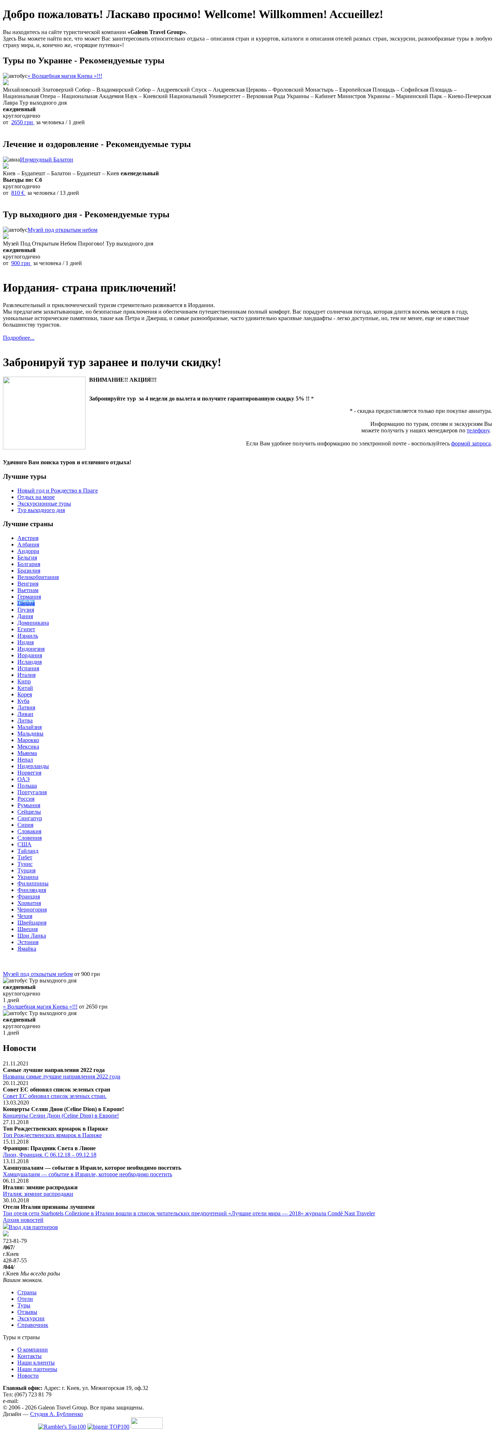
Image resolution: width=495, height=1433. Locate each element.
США (24, 844)
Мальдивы (30, 733)
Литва (25, 720)
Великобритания (38, 577)
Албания (28, 544)
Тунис (25, 864)
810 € (18, 193)
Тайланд (27, 851)
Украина (27, 877)
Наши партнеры (37, 1369)
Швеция (27, 929)
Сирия (25, 825)
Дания (25, 616)
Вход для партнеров (33, 1227)
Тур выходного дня (41, 510)
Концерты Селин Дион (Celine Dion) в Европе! (61, 1116)
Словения (29, 838)
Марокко (28, 740)
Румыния (28, 805)
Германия (29, 597)
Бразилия (28, 570)
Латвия (26, 707)
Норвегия (29, 773)
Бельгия (27, 557)
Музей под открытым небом (62, 230)
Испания (28, 668)
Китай (25, 688)
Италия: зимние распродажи (38, 1194)
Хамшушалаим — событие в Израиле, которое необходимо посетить (87, 1174)
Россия (25, 799)
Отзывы (27, 1312)
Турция (26, 870)
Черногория (32, 909)
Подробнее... (18, 338)
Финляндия (31, 890)
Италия (26, 675)
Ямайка (26, 949)
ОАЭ (23, 779)
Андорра (28, 551)
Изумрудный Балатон (46, 159)
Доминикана (33, 623)
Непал (25, 760)
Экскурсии (31, 1318)
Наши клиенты (36, 1362)
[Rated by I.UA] (147, 1427)
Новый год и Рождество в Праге (57, 490)
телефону (478, 430)
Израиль (27, 636)
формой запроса (471, 443)
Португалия (32, 792)
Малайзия (29, 727)
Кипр (24, 681)
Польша (27, 786)
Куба (23, 701)
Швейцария (31, 922)
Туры (23, 1305)
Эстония (27, 942)
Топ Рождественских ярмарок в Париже (52, 1135)
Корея (24, 694)
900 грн (21, 263)
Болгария (28, 564)
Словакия (29, 831)
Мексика (28, 746)
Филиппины (33, 883)
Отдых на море (36, 497)
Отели (25, 1299)
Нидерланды (33, 766)
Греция (26, 603)
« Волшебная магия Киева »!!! (65, 76)
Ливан (25, 714)
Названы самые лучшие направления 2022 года (61, 1076)
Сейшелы (29, 812)
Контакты (29, 1356)
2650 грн (22, 122)
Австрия (27, 538)
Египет (26, 629)
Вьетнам (27, 590)
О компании (32, 1349)
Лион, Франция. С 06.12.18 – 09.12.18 (49, 1155)
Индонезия (31, 649)
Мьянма (27, 753)
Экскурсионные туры (44, 503)
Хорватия (29, 903)
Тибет (24, 857)
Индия (25, 642)
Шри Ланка (31, 936)
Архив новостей (23, 1220)
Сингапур (29, 818)
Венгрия (27, 584)
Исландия (29, 662)
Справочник (32, 1325)
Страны (27, 1292)
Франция (28, 896)
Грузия (25, 610)
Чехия (24, 916)
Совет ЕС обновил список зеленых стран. (55, 1096)
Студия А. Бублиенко (56, 1414)
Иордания (29, 655)
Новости (28, 1376)
